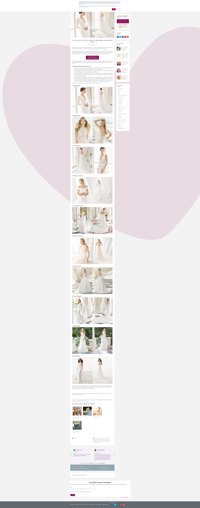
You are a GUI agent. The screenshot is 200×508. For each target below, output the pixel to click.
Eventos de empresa (122, 113)
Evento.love (120, 111)
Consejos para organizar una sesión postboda (97, 417)
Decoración (120, 105)
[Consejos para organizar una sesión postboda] (97, 411)
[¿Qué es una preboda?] (87, 411)
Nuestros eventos (121, 122)
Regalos (119, 124)
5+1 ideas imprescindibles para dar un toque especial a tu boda (77, 418)
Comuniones (120, 99)
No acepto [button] (118, 9)
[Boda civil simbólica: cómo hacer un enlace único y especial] (77, 425)
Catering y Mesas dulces (122, 95)
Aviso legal (98, 504)
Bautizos (119, 90)
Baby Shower (120, 88)
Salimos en (120, 126)
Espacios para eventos (122, 107)
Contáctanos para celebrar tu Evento (92, 57)
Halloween (120, 117)
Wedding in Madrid (121, 128)
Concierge (120, 101)
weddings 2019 (96, 442)
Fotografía (120, 115)
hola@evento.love (81, 394)
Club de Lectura (121, 97)
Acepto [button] (114, 9)
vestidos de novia (97, 440)
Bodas (75, 438)
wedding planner (106, 440)
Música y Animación (121, 120)
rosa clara (106, 439)
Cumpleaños (120, 103)
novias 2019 (107, 438)
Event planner (120, 109)
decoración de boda (99, 438)
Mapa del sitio (105, 504)
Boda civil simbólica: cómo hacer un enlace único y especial (76, 432)
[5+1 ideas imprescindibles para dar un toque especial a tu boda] (77, 411)
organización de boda (98, 439)
